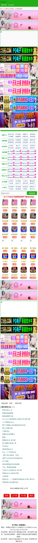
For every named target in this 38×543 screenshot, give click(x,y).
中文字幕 (31, 151)
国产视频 (10, 151)
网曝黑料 (31, 160)
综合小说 (31, 177)
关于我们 (15, 525)
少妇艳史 (5, 476)
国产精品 (10, 163)
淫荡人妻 (24, 175)
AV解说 (17, 151)
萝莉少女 (17, 165)
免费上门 (5, 210)
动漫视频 (24, 154)
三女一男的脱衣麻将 (9, 467)
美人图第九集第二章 (9, 443)
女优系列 (17, 154)
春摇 (3, 437)
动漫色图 (24, 171)
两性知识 (17, 177)
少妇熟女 (31, 169)
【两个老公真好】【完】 (10, 455)
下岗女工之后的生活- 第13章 (12, 470)
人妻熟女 (10, 165)
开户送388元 (5, 277)
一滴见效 (5, 237)
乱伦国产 (31, 157)
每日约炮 (5, 223)
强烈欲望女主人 (7, 449)
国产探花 (10, 160)
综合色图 (31, 171)
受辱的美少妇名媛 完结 (10, 482)
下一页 (23, 495)
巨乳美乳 (31, 163)
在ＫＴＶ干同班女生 (9, 452)
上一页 (14, 495)
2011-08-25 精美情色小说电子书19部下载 (16, 419)
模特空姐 (24, 157)
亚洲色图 (10, 171)
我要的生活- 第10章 (9, 440)
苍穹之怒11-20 (7, 410)
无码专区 (17, 163)
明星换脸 (24, 160)
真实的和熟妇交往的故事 (10, 464)
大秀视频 (24, 165)
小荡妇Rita (5, 431)
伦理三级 (10, 154)
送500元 (5, 264)
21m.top (3, 2)
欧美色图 (17, 171)
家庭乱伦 (17, 175)
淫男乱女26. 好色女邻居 (10, 473)
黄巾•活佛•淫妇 (7, 428)
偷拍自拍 (10, 169)
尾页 (31, 495)
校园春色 (31, 175)
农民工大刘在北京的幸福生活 (12, 458)
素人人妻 (17, 157)
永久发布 (11, 5)
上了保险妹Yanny (8, 422)
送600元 (5, 251)
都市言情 (10, 175)
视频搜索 (32, 193)
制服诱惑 (31, 165)
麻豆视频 (24, 151)
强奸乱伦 (24, 163)
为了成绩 (5, 461)
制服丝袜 (24, 169)
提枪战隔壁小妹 (7, 416)
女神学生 (10, 157)
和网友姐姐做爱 (7, 413)
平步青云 (5, 446)
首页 (10, 403)
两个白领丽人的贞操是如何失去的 (14, 425)
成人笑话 (24, 177)
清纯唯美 (17, 169)
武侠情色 (10, 177)
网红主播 (17, 160)
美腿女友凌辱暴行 (8, 434)
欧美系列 (31, 154)
